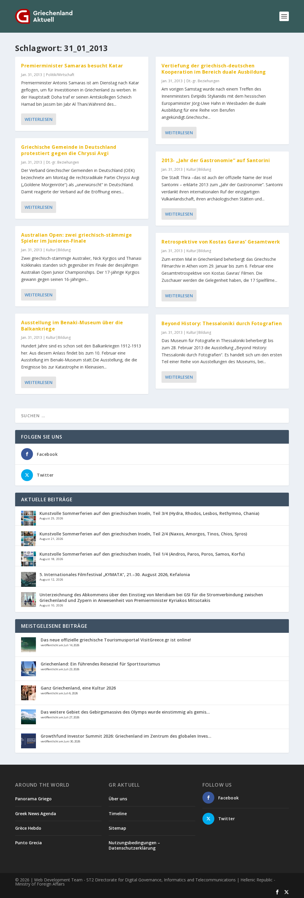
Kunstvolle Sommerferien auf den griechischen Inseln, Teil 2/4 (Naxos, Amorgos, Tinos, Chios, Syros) (143, 534)
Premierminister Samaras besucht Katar (72, 65)
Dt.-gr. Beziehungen (62, 162)
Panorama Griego (33, 798)
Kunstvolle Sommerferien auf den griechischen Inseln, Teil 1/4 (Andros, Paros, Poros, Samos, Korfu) (142, 554)
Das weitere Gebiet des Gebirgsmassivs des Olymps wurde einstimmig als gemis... (125, 712)
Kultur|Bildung (58, 249)
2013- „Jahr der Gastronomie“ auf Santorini (216, 160)
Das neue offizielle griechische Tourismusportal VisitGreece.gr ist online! (116, 640)
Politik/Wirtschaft (60, 74)
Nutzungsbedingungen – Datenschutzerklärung (134, 845)
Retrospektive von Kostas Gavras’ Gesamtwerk (221, 241)
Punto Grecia (28, 842)
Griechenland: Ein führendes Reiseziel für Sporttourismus (100, 664)
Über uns (118, 798)
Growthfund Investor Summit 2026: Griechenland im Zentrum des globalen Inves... (126, 736)
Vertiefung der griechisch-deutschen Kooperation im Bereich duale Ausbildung (214, 68)
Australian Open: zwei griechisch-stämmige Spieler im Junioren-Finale (76, 238)
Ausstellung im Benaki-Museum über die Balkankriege (72, 325)
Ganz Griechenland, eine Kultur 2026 (78, 688)
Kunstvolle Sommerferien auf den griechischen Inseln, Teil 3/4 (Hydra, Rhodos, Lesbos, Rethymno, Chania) (149, 513)
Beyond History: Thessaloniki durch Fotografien (222, 323)
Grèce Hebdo (28, 828)
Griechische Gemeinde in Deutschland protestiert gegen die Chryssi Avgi (68, 150)
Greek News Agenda (35, 813)
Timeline (118, 813)
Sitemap (117, 828)
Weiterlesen (39, 119)
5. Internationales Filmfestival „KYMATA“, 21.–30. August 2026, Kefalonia (114, 574)
